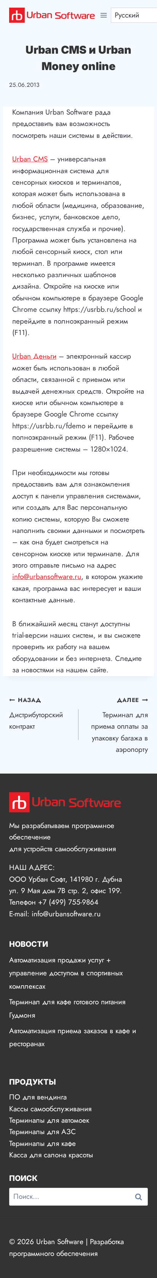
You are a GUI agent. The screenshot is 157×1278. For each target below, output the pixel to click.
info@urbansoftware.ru (46, 576)
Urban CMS (30, 159)
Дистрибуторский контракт (36, 713)
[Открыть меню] (104, 15)
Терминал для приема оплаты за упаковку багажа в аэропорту (119, 725)
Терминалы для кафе (42, 1143)
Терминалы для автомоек (49, 1120)
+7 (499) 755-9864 (68, 902)
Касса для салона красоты (51, 1155)
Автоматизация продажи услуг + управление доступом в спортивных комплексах (66, 973)
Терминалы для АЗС (42, 1131)
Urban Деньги (34, 356)
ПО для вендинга (38, 1097)
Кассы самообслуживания (50, 1109)
